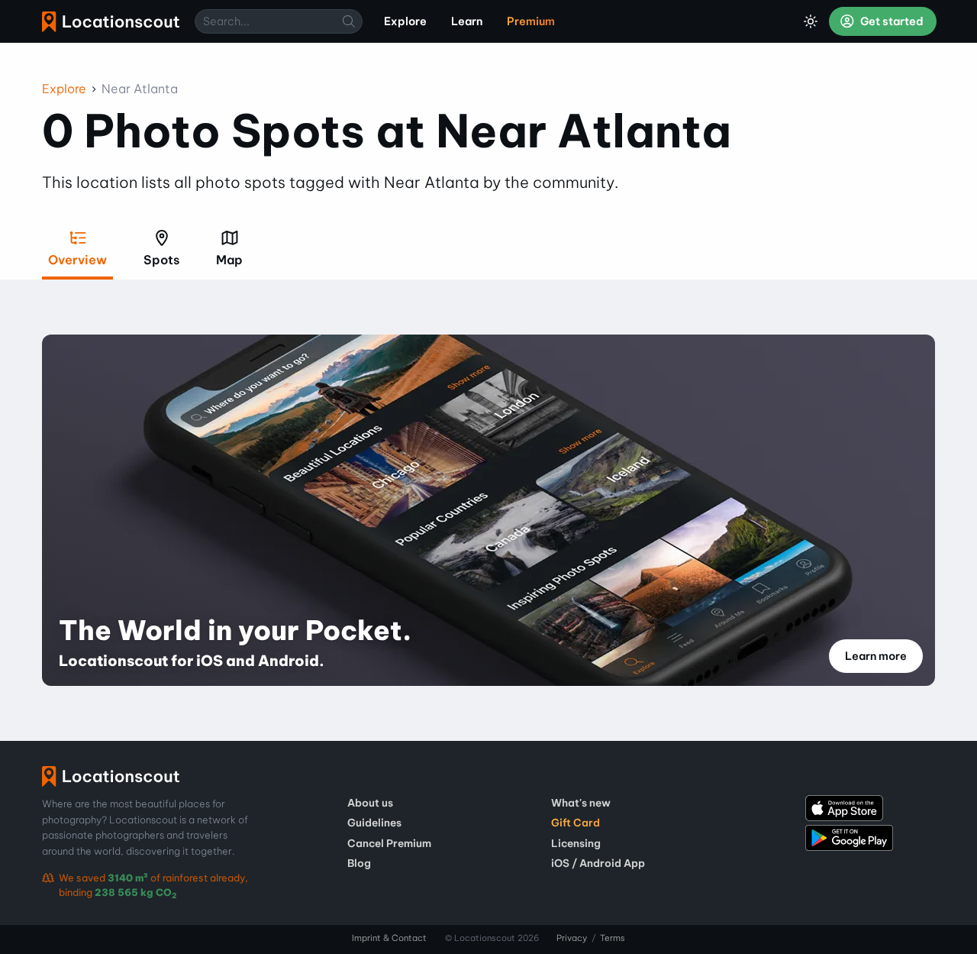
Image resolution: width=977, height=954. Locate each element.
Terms (612, 938)
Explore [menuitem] (405, 21)
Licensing (576, 843)
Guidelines (374, 822)
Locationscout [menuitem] (110, 22)
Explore (64, 88)
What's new (581, 803)
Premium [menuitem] (531, 21)
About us (370, 803)
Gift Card (575, 822)
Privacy (571, 938)
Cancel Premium (389, 843)
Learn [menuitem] (466, 21)
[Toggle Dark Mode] (810, 21)
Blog (359, 863)
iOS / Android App (598, 863)
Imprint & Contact (389, 938)
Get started (891, 21)
